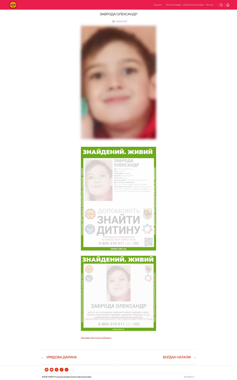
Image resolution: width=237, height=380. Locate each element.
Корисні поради (173, 5)
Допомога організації (193, 5)
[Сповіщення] (228, 5)
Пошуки (158, 5)
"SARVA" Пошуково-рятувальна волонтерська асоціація (69, 377)
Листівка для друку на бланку (96, 338)
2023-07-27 (121, 21)
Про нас (209, 5)
